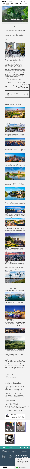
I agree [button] (17, 467)
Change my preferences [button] (22, 467)
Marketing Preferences (11, 458)
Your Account (10, 456)
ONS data (11, 366)
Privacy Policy (3, 457)
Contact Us (16, 456)
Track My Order (17, 457)
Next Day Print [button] (12, 3)
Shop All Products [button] (4, 3)
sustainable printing (14, 386)
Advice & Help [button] (26, 3)
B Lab (6, 82)
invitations (22, 387)
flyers (11, 387)
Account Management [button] (21, 3)
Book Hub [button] (8, 3)
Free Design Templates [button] (16, 3)
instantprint (7, 371)
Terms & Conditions (4, 458)
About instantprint (4, 456)
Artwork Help (16, 458)
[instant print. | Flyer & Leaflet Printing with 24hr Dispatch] (4, 1)
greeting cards (18, 387)
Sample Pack (10, 457)
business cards (14, 387)
